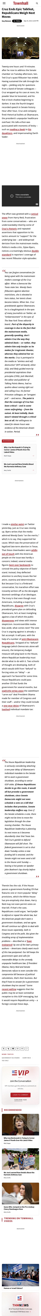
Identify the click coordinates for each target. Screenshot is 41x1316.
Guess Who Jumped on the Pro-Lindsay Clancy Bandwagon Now (19, 1208)
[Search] (37, 3)
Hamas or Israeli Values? (13, 1288)
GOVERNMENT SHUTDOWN (11, 1058)
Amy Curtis (7, 1178)
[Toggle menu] (4, 3)
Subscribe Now (20, 1100)
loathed (6, 709)
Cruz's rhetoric (9, 228)
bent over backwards (20, 565)
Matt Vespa (7, 1143)
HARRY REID (27, 1058)
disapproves (8, 620)
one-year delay (11, 705)
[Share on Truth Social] (8, 1049)
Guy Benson (6, 21)
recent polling (9, 989)
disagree (19, 605)
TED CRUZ (5, 1061)
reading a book (17, 129)
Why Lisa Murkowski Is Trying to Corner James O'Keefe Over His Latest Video (19, 1139)
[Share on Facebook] (13, 1049)
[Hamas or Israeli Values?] (20, 1275)
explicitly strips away (13, 690)
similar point (17, 524)
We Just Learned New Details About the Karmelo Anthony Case (19, 1173)
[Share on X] (3, 1049)
